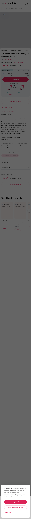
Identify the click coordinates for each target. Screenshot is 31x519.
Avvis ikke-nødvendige (15, 507)
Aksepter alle (15, 502)
